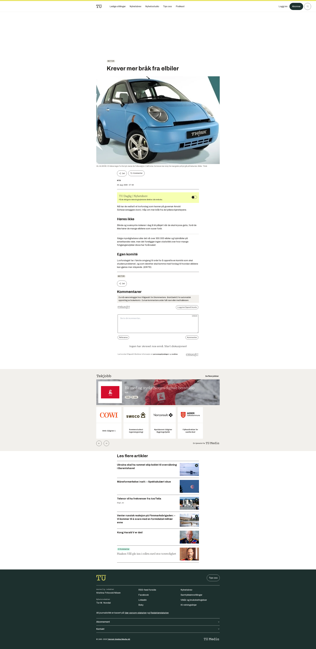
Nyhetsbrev (186, 590)
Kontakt (100, 629)
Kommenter (137, 173)
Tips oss (213, 578)
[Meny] (307, 6)
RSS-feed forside (147, 590)
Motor (111, 61)
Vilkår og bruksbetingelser (194, 600)
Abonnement (103, 622)
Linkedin (142, 600)
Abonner (296, 6)
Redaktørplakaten (159, 613)
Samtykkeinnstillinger (191, 595)
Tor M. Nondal (103, 603)
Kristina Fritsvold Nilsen (108, 593)
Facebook (143, 595)
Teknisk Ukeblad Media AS (118, 639)
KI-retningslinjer (189, 605)
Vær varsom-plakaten (136, 613)
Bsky (140, 605)
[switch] (194, 197)
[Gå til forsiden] (99, 6)
